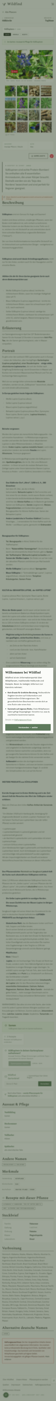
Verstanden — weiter (28, 727)
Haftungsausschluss (23, 719)
